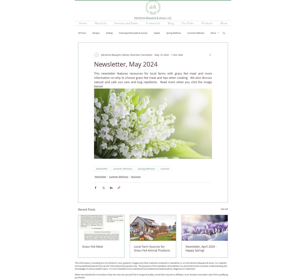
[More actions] (210, 55)
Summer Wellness (195, 33)
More (213, 33)
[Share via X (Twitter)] (103, 187)
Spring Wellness (173, 33)
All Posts (82, 33)
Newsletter (102, 168)
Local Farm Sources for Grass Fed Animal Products (152, 248)
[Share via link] (118, 187)
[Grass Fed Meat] (101, 228)
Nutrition (136, 176)
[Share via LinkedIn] (111, 187)
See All (224, 209)
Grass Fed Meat (92, 246)
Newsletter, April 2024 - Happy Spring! (201, 248)
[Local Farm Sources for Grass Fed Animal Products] (153, 228)
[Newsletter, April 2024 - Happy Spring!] (205, 228)
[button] (126, 23)
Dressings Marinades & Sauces (133, 33)
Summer (165, 168)
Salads (157, 33)
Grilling (109, 33)
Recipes (96, 33)
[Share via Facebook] (95, 187)
